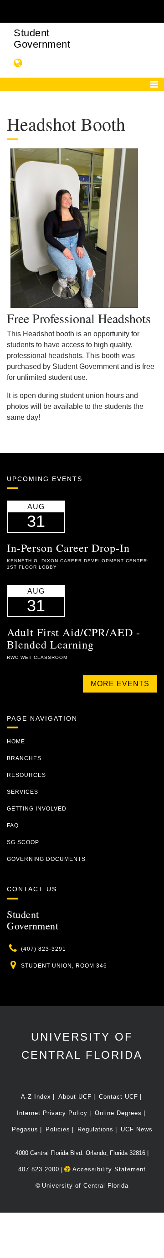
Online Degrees (118, 1113)
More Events (120, 684)
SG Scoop (23, 842)
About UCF (75, 1096)
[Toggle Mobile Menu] (155, 10)
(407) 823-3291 (43, 949)
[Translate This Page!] (18, 63)
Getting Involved (37, 809)
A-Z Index (36, 1096)
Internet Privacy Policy (52, 1113)
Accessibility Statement (108, 1169)
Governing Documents (46, 859)
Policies (58, 1129)
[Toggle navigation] (154, 84)
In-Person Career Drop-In (68, 548)
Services (22, 792)
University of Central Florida (85, 1185)
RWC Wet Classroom (37, 657)
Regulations (95, 1129)
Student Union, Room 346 (64, 966)
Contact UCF (118, 1096)
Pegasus (25, 1129)
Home (16, 741)
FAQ (13, 825)
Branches (24, 758)
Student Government (42, 38)
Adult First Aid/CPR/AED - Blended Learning (73, 638)
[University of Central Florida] (69, 11)
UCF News (137, 1129)
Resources (26, 775)
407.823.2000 (38, 1169)
